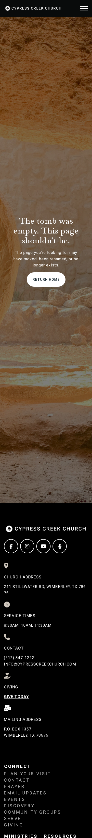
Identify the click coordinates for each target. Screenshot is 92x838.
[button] (84, 8)
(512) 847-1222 (19, 657)
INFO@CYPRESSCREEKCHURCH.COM (40, 664)
